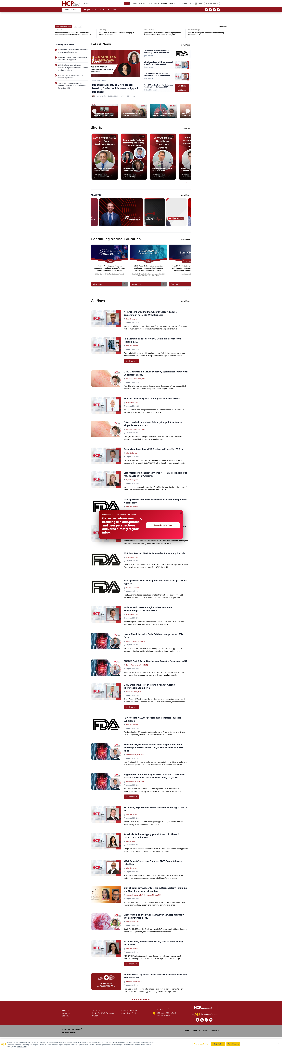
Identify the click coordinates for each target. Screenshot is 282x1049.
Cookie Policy (22, 1047)
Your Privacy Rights (201, 1044)
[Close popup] (181, 513)
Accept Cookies (233, 1044)
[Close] (278, 1043)
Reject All (217, 1044)
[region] (141, 1044)
